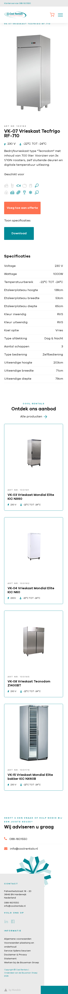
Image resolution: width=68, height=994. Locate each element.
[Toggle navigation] (60, 15)
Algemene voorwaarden (17, 939)
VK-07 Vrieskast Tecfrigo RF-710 (27, 24)
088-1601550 (18, 839)
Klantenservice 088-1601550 (17, 3)
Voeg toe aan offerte (22, 207)
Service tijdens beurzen (17, 951)
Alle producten (31, 416)
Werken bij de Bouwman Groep (21, 962)
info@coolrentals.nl (24, 848)
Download (19, 233)
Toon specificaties (17, 220)
